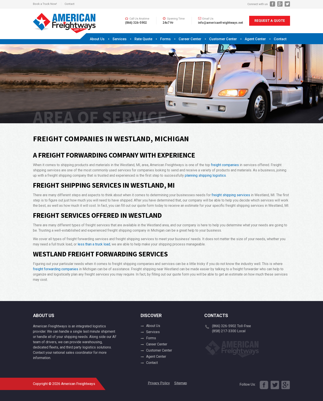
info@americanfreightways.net (220, 22)
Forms (165, 39)
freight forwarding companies (55, 269)
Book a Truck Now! (45, 3)
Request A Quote (269, 21)
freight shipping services (231, 195)
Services (120, 39)
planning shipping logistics (205, 175)
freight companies (225, 165)
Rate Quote (143, 39)
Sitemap (180, 383)
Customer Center (159, 350)
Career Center (190, 39)
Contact (69, 3)
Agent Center (255, 39)
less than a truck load (94, 244)
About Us (97, 39)
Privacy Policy (159, 383)
